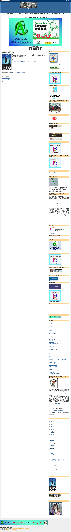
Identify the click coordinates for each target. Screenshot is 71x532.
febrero (52, 453)
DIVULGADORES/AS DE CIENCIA (55, 339)
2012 (51, 431)
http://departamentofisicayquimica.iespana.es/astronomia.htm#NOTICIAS (24, 61)
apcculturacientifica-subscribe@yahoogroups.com (57, 410)
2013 (51, 429)
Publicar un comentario (6, 78)
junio (52, 446)
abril (52, 450)
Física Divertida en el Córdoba (56, 456)
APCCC (50, 330)
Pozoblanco (23, 72)
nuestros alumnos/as (52, 350)
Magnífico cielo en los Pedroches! (56, 457)
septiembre (53, 442)
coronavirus (51, 336)
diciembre (53, 437)
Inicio (25, 79)
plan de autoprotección (53, 356)
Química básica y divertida (53, 360)
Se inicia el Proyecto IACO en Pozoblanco (58, 462)
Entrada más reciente (5, 79)
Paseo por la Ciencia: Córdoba (54, 355)
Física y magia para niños (53, 343)
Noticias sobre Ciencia (53, 349)
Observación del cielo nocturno (8, 52)
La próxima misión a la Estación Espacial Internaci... (59, 469)
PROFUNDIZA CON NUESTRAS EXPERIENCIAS (57, 359)
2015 (51, 426)
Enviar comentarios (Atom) (11, 81)
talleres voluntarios (52, 369)
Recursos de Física (52, 362)
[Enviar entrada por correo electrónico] (26, 72)
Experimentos (51, 342)
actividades (51, 326)
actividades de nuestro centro (54, 327)
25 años (50, 323)
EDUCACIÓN (51, 340)
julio (52, 445)
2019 (51, 421)
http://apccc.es (57, 403)
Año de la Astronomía (19, 72)
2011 (51, 432)
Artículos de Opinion (52, 333)
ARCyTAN (51, 332)
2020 (51, 419)
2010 (51, 434)
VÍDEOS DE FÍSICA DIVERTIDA (54, 373)
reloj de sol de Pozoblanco (53, 363)
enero (52, 471)
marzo (52, 451)
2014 (51, 427)
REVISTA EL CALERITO (53, 365)
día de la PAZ (51, 337)
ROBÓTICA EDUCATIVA (53, 366)
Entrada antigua (43, 79)
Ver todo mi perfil (52, 233)
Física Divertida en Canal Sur (56, 454)
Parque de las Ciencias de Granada (55, 353)
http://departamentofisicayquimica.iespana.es (11, 529)
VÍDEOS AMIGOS (52, 372)
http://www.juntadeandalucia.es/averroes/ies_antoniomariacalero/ (20, 528)
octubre (52, 440)
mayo (52, 448)
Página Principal (52, 172)
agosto (52, 443)
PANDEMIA (51, 352)
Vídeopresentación (52, 370)
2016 (51, 424)
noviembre (53, 438)
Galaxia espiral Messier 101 (55, 463)
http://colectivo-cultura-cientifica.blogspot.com (56, 404)
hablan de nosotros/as (52, 346)
